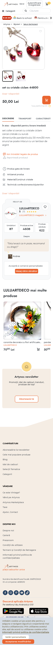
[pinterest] (16, 592)
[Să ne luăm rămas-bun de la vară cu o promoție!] (7, 18)
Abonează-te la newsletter (16, 450)
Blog (5, 459)
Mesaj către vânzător (26, 271)
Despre (26, 236)
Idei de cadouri (10, 464)
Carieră (6, 535)
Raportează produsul (17, 157)
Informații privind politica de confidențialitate (25, 632)
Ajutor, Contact (10, 512)
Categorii (7, 474)
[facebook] (5, 592)
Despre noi (8, 530)
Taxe (5, 507)
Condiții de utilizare (13, 545)
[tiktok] (27, 592)
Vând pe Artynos (11, 497)
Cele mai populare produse (16, 454)
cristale (29, 179)
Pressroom (8, 540)
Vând (21, 4)
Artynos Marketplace (13, 502)
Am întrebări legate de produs (22, 154)
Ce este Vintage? (11, 492)
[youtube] (21, 592)
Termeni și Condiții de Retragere (19, 550)
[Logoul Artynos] (10, 4)
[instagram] (10, 592)
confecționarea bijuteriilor (30, 184)
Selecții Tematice (11, 469)
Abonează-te (26, 399)
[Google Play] (13, 611)
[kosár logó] (47, 4)
